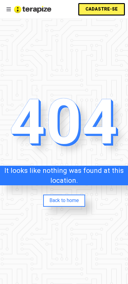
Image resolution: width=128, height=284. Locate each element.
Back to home (64, 200)
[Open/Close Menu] (8, 9)
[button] (101, 9)
